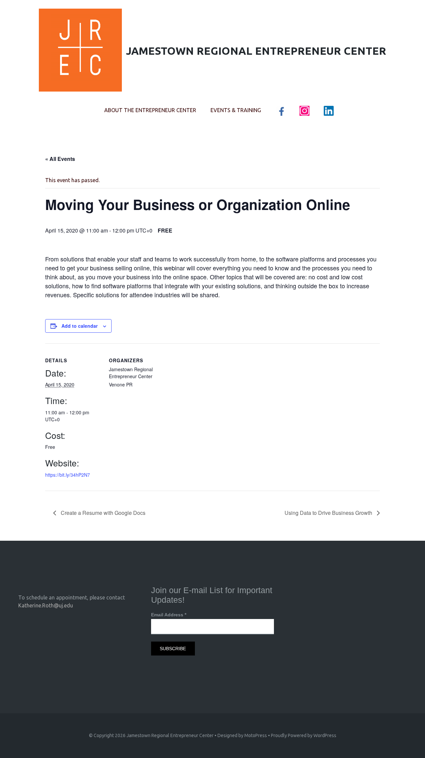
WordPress (324, 735)
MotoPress (255, 735)
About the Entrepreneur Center (150, 110)
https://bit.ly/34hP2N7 (67, 474)
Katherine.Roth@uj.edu (45, 605)
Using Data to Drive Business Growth (329, 513)
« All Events (60, 159)
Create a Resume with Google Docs (102, 513)
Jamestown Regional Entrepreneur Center (170, 735)
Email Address (168, 614)
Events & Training (236, 110)
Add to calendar (79, 325)
